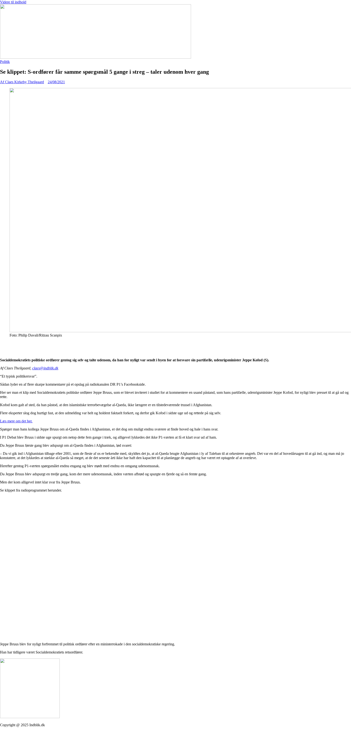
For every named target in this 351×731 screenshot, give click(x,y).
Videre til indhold (13, 2)
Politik (5, 62)
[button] (175, 343)
